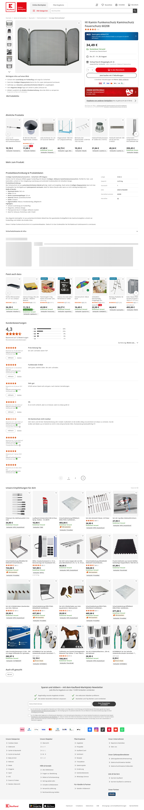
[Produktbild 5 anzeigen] (9, 52)
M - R (44, 754)
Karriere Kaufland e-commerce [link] (121, 782)
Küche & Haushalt (14, 754)
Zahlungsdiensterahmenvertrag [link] (121, 759)
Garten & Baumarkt (14, 750)
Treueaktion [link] (81, 762)
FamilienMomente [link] (83, 773)
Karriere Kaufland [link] (117, 778)
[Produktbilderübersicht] (9, 46)
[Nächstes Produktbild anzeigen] (9, 72)
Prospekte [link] (80, 747)
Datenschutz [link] (89, 806)
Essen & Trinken (13, 780)
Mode (10, 765)
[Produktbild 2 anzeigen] (9, 31)
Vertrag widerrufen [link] (49, 781)
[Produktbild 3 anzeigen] (9, 38)
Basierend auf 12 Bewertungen (17, 337)
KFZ (9, 777)
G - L (44, 750)
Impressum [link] (69, 806)
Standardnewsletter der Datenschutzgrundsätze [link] (43, 710)
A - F (44, 747)
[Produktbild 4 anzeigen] (9, 45)
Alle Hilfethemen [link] (48, 770)
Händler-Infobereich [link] (83, 788)
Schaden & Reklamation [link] (50, 785)
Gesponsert (9, 137)
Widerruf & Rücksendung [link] (51, 777)
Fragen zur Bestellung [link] (50, 773)
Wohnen (11, 762)
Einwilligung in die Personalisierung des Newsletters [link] (44, 717)
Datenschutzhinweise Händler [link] (121, 762)
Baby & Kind (12, 758)
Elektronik (11, 747)
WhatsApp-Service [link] (83, 777)
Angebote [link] (80, 743)
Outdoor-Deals (13, 743)
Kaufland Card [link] (81, 750)
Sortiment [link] (80, 754)
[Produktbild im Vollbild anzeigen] (48, 46)
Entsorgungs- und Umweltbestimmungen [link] (114, 806)
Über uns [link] (114, 747)
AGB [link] (97, 806)
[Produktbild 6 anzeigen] (9, 59)
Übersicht (46, 743)
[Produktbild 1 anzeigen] (9, 24)
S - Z (44, 758)
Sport (10, 773)
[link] (58, 5)
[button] (49, 329)
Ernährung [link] (80, 769)
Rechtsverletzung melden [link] (51, 792)
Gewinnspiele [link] (81, 765)
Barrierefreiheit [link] (134, 806)
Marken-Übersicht (14, 784)
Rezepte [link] (79, 758)
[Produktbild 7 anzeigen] (9, 66)
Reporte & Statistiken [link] (118, 743)
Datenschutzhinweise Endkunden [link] (122, 766)
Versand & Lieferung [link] (49, 788)
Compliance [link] (79, 806)
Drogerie (11, 769)
